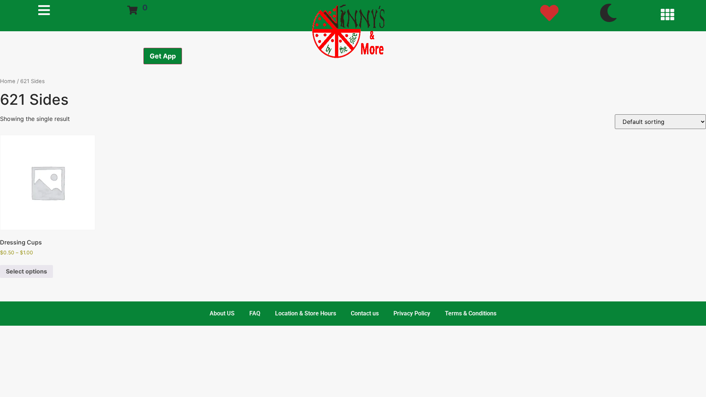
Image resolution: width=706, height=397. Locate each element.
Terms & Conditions (470, 313)
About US (222, 313)
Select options (26, 271)
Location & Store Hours (305, 313)
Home (7, 81)
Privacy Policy (411, 313)
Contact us (365, 313)
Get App (163, 56)
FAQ (254, 313)
